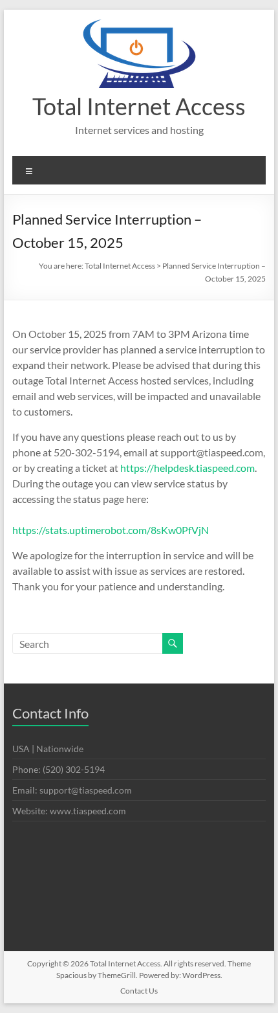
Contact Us (139, 991)
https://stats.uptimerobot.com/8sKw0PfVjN (110, 530)
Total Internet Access (139, 106)
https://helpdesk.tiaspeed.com (187, 468)
